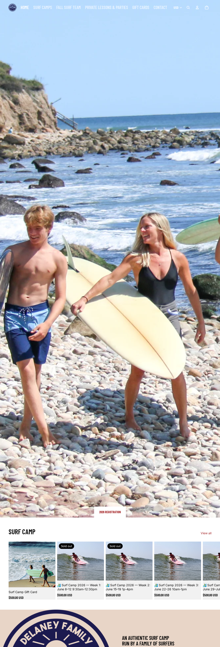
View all (206, 533)
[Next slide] (206, 570)
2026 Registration (110, 512)
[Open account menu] (197, 7)
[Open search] (188, 7)
